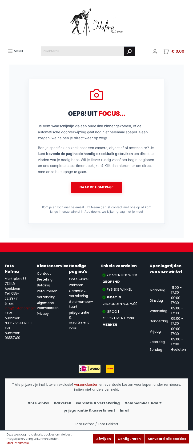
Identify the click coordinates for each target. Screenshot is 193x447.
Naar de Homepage (97, 187)
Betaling (43, 285)
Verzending (46, 297)
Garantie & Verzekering (78, 293)
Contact (44, 273)
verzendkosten (86, 384)
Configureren (129, 438)
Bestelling (44, 279)
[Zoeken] (129, 51)
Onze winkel (78, 279)
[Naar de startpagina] (96, 23)
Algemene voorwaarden (48, 305)
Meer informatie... (19, 443)
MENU (18, 51)
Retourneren (47, 291)
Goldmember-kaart (143, 403)
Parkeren (76, 285)
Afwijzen (103, 438)
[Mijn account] (155, 51)
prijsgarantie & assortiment (89, 410)
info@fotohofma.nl (20, 308)
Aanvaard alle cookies (167, 438)
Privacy (43, 313)
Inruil (72, 328)
